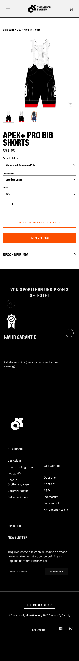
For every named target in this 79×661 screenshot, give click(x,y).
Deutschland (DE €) (38, 605)
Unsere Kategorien (20, 467)
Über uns (49, 477)
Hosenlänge (8, 173)
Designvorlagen (18, 491)
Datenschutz (52, 503)
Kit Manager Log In (56, 509)
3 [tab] (48, 393)
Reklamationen (18, 497)
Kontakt (49, 484)
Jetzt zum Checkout (40, 238)
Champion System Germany (26, 615)
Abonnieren (56, 571)
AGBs (47, 490)
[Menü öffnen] (11, 8)
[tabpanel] (38, 340)
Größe (5, 187)
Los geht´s (14, 473)
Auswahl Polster (10, 158)
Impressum (51, 497)
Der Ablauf (14, 460)
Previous (10, 304)
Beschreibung (15, 254)
